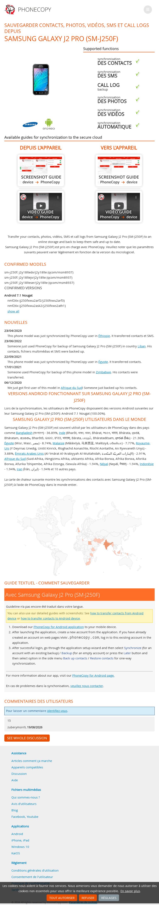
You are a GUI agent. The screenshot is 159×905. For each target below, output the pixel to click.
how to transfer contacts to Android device (50, 618)
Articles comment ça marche (31, 761)
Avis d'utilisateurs (23, 804)
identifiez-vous (57, 711)
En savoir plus (130, 891)
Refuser (88, 898)
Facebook (18, 816)
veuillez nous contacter (86, 686)
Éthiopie (104, 336)
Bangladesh (24, 433)
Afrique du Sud (71, 388)
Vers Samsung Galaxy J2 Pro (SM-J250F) (119, 170)
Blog (14, 810)
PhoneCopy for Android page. (93, 675)
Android (17, 834)
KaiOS (15, 853)
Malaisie (58, 443)
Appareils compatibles (27, 767)
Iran (19, 469)
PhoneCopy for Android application (59, 627)
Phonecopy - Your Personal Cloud (28, 9)
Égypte (103, 362)
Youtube (32, 816)
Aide (14, 780)
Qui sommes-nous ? (25, 797)
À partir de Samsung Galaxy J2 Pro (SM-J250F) (41, 170)
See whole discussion (27, 738)
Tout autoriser (62, 898)
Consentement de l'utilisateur (32, 877)
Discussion (19, 774)
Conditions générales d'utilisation (35, 870)
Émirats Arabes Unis (29, 453)
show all (13, 311)
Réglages (108, 898)
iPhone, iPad (20, 840)
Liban (142, 346)
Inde (62, 433)
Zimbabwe (103, 372)
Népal (104, 464)
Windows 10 (20, 847)
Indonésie (147, 464)
